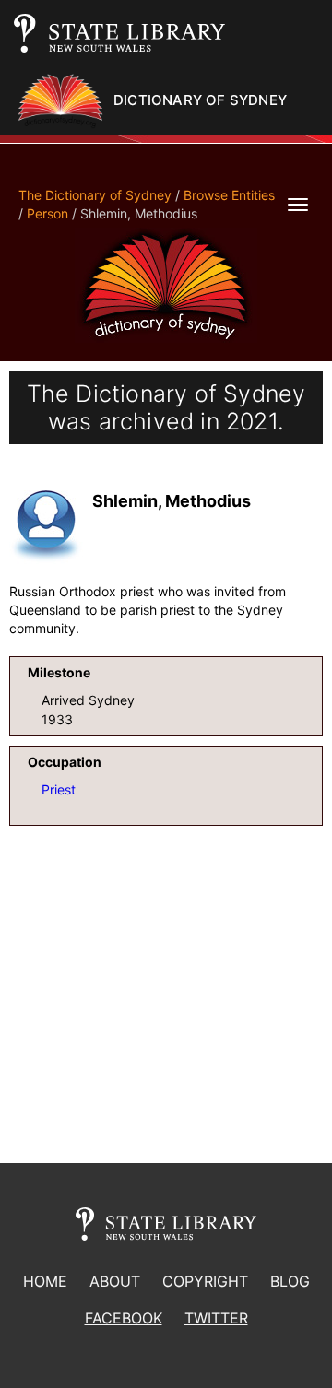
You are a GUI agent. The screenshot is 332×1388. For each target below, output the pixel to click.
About (114, 1281)
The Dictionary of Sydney (95, 195)
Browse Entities (229, 195)
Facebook (123, 1318)
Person (47, 213)
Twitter (216, 1318)
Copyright (205, 1281)
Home (45, 1281)
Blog (290, 1281)
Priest (59, 789)
